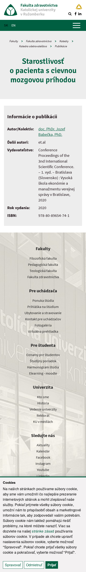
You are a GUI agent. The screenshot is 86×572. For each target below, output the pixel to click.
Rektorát (43, 415)
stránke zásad (43, 531)
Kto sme (43, 397)
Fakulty (13, 41)
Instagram (43, 463)
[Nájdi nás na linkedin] (80, 13)
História (43, 403)
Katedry (64, 41)
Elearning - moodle (43, 373)
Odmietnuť (34, 564)
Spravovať (13, 564)
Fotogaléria (43, 325)
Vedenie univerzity (43, 409)
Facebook (43, 457)
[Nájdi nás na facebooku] (75, 13)
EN (13, 25)
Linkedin (43, 476)
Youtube (43, 469)
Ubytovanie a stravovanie (43, 313)
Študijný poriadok (43, 361)
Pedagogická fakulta (43, 264)
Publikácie (61, 46)
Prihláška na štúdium (43, 306)
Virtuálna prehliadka (43, 331)
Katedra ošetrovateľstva (33, 46)
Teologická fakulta (43, 270)
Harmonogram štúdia (43, 367)
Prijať (51, 564)
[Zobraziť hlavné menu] (76, 25)
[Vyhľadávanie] (70, 13)
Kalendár (43, 451)
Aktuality (43, 445)
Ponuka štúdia (43, 300)
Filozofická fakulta (43, 258)
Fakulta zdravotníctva (39, 41)
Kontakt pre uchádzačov (43, 319)
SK (6, 25)
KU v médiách (43, 421)
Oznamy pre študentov (43, 355)
